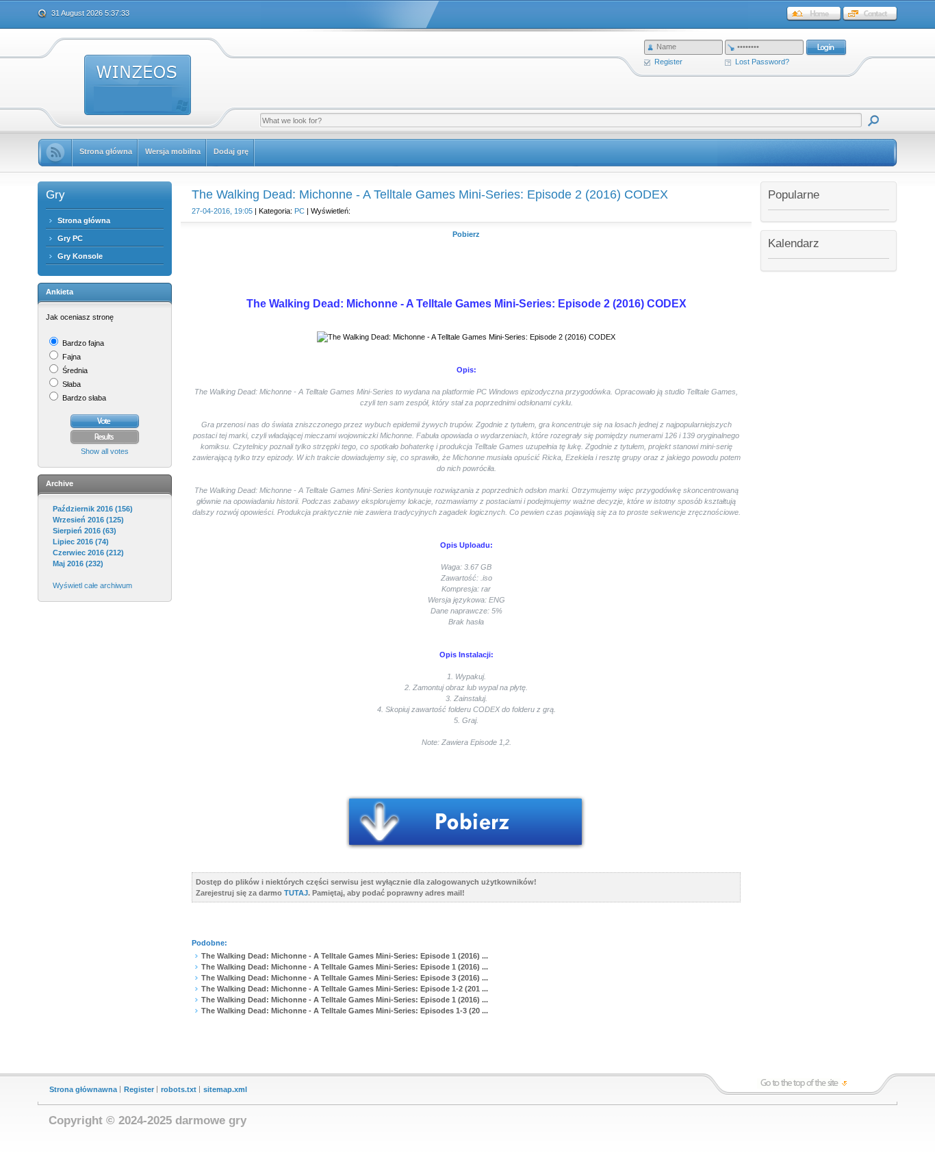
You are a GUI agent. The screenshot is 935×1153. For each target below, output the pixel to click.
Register (668, 62)
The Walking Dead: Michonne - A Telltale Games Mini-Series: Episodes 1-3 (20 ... (344, 1010)
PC (299, 211)
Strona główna (83, 220)
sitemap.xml (225, 1089)
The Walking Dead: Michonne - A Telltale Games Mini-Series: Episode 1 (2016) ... (344, 956)
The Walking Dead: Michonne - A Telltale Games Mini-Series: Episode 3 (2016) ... (344, 978)
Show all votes (105, 451)
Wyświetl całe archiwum (92, 585)
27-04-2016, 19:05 (222, 211)
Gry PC (70, 238)
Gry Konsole (80, 256)
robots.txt (178, 1089)
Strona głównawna (83, 1089)
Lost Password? (762, 62)
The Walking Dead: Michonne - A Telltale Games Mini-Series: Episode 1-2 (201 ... (344, 989)
